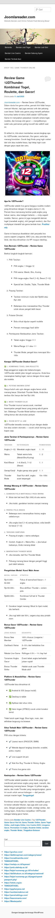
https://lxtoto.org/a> (13, 882)
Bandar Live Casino (13, 53)
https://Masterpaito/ (13, 901)
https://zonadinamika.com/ (16, 858)
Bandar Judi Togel (23, 47)
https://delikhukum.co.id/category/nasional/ (24, 873)
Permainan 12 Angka (19, 827)
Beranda (8, 47)
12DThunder (40, 819)
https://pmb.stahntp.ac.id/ (16, 867)
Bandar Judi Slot (41, 47)
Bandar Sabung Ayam (34, 53)
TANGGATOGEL (11, 861)
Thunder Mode (16, 830)
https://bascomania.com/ (15, 898)
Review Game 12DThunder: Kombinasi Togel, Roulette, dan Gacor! (19, 85)
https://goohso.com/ (13, 851)
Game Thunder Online (31, 822)
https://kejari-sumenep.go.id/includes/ (21, 870)
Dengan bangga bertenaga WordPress (27, 912)
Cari (6, 839)
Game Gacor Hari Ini (12, 822)
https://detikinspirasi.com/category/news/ (23, 854)
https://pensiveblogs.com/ (16, 895)
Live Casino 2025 (33, 825)
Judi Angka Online (18, 825)
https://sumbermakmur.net (16, 892)
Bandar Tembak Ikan (13, 59)
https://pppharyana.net (14, 888)
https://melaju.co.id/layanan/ (17, 864)
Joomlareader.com (19, 16)
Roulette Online (35, 827)
